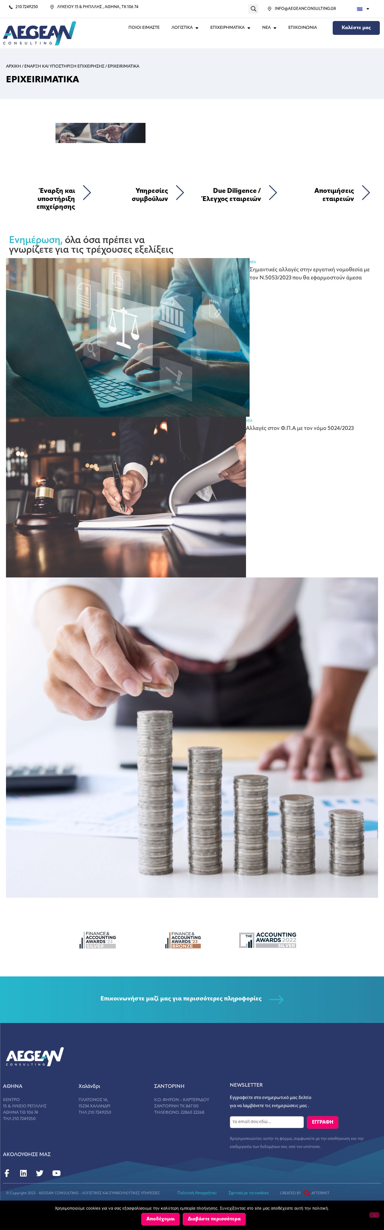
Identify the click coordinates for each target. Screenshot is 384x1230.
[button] (253, 9)
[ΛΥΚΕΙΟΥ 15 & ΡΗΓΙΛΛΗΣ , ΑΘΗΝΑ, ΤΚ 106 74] (52, 7)
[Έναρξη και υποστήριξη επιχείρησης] (87, 192)
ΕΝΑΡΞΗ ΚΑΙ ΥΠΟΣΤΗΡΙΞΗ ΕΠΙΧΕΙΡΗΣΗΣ (64, 66)
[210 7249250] (11, 7)
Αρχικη (13, 66)
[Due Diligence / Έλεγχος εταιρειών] (273, 192)
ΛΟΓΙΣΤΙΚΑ (182, 28)
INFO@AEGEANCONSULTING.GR (305, 9)
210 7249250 (27, 7)
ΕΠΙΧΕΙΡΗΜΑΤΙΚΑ (227, 28)
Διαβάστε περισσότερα (214, 1219)
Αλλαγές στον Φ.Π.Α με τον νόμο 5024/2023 (300, 428)
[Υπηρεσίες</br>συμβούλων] (180, 192)
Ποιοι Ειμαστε (144, 28)
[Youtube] (56, 1173)
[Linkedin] (23, 1173)
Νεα (253, 262)
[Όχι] (374, 1215)
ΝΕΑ (266, 28)
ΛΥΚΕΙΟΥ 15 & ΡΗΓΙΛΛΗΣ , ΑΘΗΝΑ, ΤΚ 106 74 (97, 7)
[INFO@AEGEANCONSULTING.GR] (269, 9)
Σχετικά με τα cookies (249, 1193)
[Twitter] (40, 1173)
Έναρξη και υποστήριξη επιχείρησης (56, 199)
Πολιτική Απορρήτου (197, 1193)
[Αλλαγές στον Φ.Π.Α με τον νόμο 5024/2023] (126, 497)
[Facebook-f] (6, 1173)
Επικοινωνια (302, 28)
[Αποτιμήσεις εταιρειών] (366, 192)
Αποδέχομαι (160, 1219)
